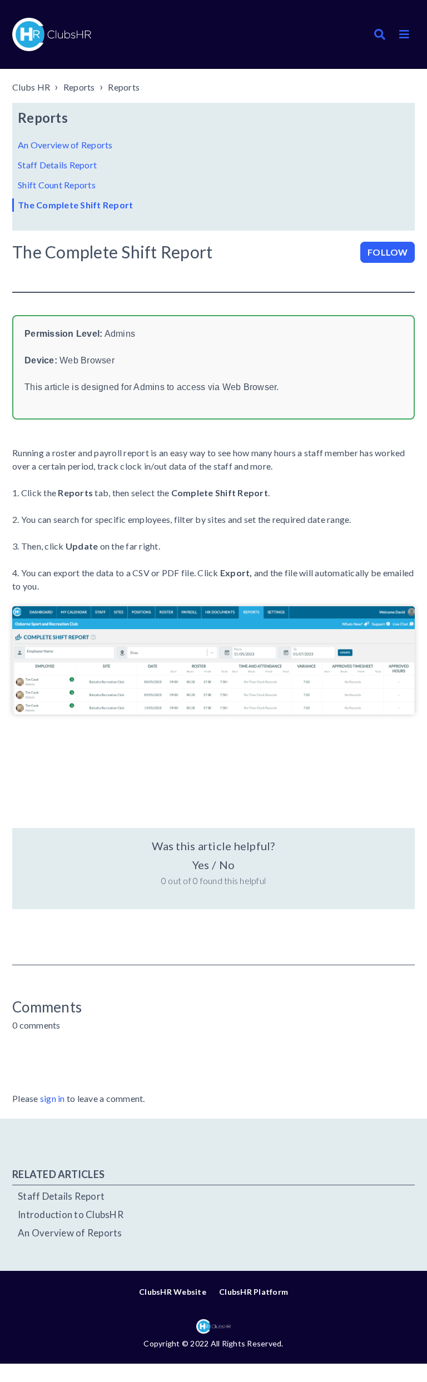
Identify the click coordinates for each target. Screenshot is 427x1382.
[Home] (51, 34)
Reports (79, 87)
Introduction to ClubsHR (70, 1214)
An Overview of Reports (65, 144)
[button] (404, 34)
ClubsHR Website (172, 1291)
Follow (388, 252)
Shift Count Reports (57, 184)
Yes (200, 864)
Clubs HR (31, 87)
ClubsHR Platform (253, 1291)
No (227, 864)
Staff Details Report (57, 164)
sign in (52, 1098)
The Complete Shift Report (75, 204)
